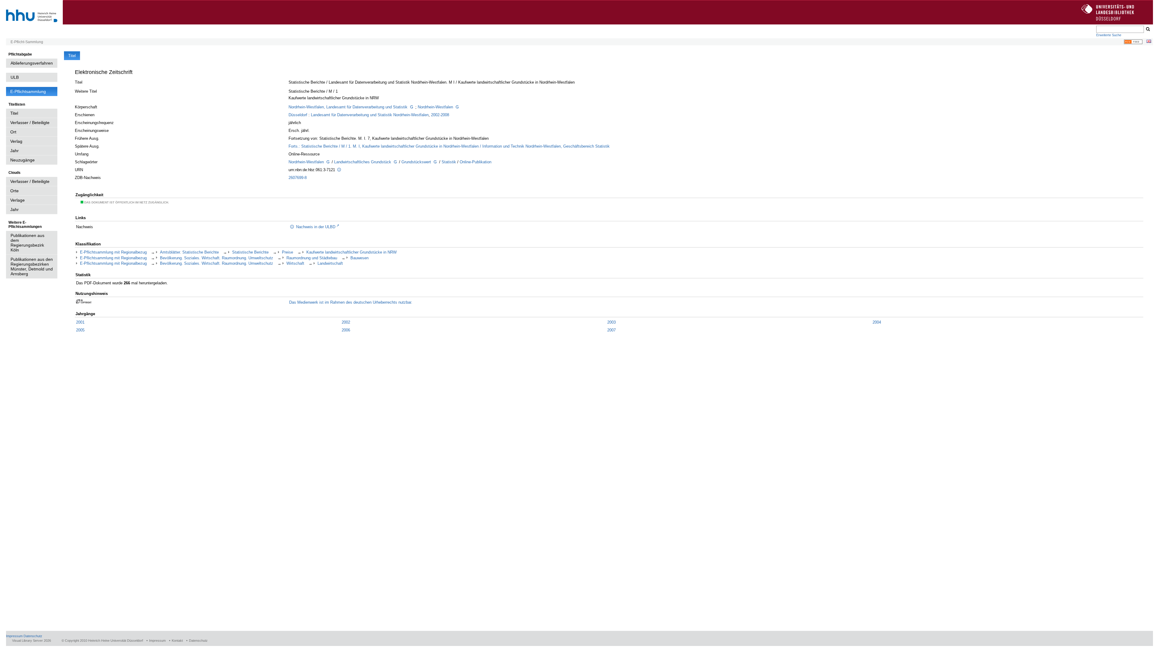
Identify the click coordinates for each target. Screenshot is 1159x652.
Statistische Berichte (250, 252)
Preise (287, 252)
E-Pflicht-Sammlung (27, 42)
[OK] (1147, 29)
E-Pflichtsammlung (28, 91)
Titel (14, 113)
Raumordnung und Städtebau (311, 258)
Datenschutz (33, 636)
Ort (13, 131)
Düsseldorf (298, 115)
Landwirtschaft (330, 263)
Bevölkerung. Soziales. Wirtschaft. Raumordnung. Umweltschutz (216, 258)
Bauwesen (359, 258)
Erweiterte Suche (1108, 35)
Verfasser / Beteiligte (29, 122)
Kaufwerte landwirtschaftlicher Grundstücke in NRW (351, 252)
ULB (15, 77)
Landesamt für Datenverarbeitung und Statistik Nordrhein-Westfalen (370, 115)
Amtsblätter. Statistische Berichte (189, 252)
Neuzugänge (22, 160)
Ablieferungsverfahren (32, 63)
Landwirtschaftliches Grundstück (362, 162)
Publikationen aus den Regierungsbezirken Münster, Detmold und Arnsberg (32, 266)
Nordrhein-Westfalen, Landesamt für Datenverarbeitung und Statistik (348, 107)
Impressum (14, 636)
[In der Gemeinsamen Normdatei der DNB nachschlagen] (411, 107)
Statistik (449, 162)
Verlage (17, 200)
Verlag (16, 141)
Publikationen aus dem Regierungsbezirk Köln (27, 242)
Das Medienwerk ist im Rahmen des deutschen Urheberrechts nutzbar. (350, 302)
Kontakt (177, 640)
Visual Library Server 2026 (31, 640)
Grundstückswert (416, 162)
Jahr (14, 150)
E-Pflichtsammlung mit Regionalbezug (113, 252)
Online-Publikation (475, 162)
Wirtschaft (295, 263)
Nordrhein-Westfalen (435, 107)
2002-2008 (440, 115)
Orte (14, 190)
